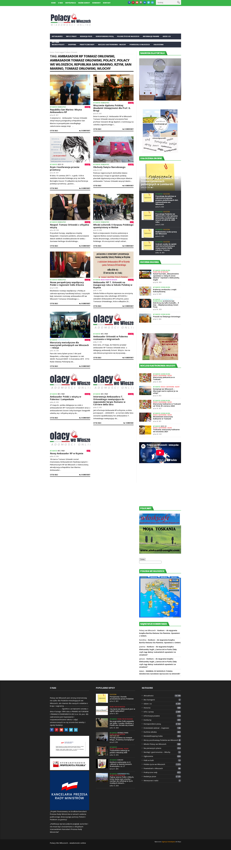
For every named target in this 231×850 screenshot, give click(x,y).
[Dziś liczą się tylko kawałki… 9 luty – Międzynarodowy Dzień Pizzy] (145, 303)
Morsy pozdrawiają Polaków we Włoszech (161, 740)
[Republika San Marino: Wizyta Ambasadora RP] (70, 90)
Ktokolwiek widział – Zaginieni (156, 728)
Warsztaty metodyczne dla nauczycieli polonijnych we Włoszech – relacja (69, 345)
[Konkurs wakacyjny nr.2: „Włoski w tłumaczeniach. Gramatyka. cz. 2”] (102, 763)
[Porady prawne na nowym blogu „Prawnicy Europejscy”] (102, 736)
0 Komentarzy (85, 131)
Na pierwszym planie (168, 301)
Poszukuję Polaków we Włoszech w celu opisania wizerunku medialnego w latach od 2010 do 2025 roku (166, 218)
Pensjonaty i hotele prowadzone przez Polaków (122, 698)
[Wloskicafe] (159, 524)
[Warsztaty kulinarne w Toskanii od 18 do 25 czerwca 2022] (145, 404)
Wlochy (104, 68)
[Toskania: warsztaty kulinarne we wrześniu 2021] (145, 430)
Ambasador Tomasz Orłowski (76, 60)
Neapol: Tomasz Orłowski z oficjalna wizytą (69, 226)
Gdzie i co (167, 36)
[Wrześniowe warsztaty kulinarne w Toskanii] (145, 417)
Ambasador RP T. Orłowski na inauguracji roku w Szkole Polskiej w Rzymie (112, 285)
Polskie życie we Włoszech (128, 36)
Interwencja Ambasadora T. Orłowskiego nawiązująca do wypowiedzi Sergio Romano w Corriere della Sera (109, 400)
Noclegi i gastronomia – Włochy (112, 45)
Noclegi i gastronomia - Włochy (162, 375)
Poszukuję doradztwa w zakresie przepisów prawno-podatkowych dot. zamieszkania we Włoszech (166, 200)
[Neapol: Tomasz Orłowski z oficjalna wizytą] (70, 207)
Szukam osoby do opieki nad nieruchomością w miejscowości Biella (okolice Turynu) (165, 247)
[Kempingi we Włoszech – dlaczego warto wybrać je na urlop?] (145, 390)
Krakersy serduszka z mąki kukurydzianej (164, 290)
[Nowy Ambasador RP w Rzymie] (70, 439)
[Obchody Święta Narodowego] (113, 149)
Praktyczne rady (87, 45)
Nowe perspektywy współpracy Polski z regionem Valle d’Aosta (67, 283)
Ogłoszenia (159, 45)
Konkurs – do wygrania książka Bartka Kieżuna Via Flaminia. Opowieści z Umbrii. (159, 633)
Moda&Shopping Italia (153, 736)
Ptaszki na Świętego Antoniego (166, 316)
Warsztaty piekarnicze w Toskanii (164, 378)
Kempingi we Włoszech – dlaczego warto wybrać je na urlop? (165, 391)
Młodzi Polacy (58, 45)
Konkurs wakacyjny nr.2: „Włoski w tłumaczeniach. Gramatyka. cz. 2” (121, 764)
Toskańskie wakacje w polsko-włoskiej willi (119, 751)
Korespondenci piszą (105, 36)
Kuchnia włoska (59, 50)
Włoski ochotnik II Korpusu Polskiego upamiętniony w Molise (113, 226)
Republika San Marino (93, 64)
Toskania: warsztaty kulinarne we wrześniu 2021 (166, 430)
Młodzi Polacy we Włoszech (109, 280)
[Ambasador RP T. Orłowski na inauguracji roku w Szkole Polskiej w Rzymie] (113, 265)
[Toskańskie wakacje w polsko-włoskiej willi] (102, 750)
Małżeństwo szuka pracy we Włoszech (166, 233)
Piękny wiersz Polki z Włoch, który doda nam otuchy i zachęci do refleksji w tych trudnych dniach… (122, 780)
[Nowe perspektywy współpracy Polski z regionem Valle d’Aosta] (70, 265)
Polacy (109, 60)
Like (88, 107)
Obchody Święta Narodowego (109, 167)
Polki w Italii (149, 760)
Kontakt (107, 3)
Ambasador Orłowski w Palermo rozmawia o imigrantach (110, 338)
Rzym (118, 64)
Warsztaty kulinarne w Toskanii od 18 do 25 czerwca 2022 (167, 405)
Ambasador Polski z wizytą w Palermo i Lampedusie (65, 398)
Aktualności (57, 36)
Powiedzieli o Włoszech (140, 45)
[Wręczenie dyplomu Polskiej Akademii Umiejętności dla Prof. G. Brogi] (113, 88)
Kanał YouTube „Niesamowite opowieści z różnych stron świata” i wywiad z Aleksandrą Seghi (166, 277)
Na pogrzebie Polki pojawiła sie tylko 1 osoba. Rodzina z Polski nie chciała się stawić (122, 723)
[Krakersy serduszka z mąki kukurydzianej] (145, 291)
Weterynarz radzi (151, 780)
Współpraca (70, 3)
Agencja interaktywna (168, 842)
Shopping (72, 45)
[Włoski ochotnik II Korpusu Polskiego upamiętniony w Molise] (113, 207)
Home (53, 3)
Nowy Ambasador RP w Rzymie (66, 453)
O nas (60, 3)
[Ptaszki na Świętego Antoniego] (145, 318)
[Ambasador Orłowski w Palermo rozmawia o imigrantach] (113, 322)
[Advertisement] (157, 487)
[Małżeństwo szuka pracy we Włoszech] (148, 233)
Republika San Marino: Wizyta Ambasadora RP (66, 111)
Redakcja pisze (86, 36)
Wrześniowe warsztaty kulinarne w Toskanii (163, 417)
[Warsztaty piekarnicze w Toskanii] (145, 377)
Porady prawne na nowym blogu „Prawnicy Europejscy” (122, 738)
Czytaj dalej (54, 131)
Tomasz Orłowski (80, 68)
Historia (147, 708)
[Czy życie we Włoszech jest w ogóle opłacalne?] (102, 710)
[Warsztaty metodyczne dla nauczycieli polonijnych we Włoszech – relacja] (70, 325)
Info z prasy (71, 36)
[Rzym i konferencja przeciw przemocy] (70, 149)
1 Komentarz (129, 423)
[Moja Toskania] (160, 553)
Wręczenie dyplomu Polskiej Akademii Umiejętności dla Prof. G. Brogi (112, 108)
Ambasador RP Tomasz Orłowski (86, 56)
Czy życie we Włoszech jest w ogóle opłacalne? (122, 710)
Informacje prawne (151, 36)
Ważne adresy (84, 3)
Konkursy (96, 3)
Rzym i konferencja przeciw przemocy (64, 168)
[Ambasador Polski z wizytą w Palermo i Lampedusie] (70, 382)
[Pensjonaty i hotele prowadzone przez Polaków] (102, 698)
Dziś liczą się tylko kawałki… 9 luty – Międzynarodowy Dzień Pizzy (166, 305)
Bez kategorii (149, 700)
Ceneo (142, 559)
